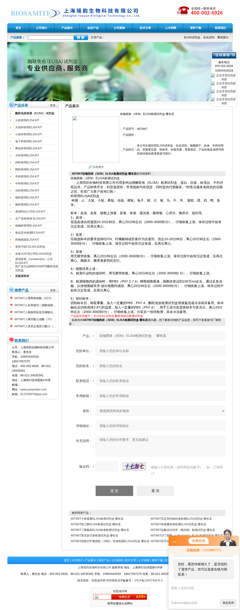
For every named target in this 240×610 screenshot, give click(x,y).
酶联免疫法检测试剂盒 (129, 316)
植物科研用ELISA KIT (28, 225)
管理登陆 (111, 580)
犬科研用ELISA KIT (27, 155)
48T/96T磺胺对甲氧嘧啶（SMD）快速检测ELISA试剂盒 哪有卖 (110, 541)
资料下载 (157, 560)
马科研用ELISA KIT (27, 190)
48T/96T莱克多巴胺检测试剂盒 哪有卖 (94, 535)
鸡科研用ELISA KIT (27, 162)
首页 (66, 560)
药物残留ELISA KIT (27, 239)
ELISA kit (99, 316)
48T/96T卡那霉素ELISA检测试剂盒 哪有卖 (97, 518)
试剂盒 (110, 316)
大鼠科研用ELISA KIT (28, 127)
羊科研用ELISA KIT (27, 176)
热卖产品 (103, 560)
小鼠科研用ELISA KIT (28, 134)
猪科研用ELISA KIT (27, 197)
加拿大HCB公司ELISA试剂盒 (33, 253)
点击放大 (98, 167)
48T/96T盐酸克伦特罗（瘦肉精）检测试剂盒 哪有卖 (182, 530)
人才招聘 (144, 560)
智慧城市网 (98, 580)
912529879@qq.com (33, 394)
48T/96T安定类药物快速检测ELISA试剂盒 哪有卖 (181, 518)
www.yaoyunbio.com (33, 389)
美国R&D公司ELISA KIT (30, 211)
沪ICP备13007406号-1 (148, 580)
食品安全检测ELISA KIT (30, 232)
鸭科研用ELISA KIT (27, 169)
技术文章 (130, 560)
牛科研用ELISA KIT (27, 183)
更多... (54, 105)
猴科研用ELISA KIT (27, 204)
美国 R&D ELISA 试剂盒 (30, 246)
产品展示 (90, 560)
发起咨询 (228, 602)
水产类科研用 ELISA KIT (30, 218)
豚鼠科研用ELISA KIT (28, 148)
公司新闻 (117, 560)
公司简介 (77, 560)
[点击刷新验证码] (134, 466)
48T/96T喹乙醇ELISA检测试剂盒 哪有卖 (96, 524)
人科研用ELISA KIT (27, 120)
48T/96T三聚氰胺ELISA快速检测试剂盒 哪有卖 (100, 530)
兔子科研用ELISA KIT (28, 141)
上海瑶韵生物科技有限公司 (94, 567)
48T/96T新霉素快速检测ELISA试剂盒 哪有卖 (178, 524)
